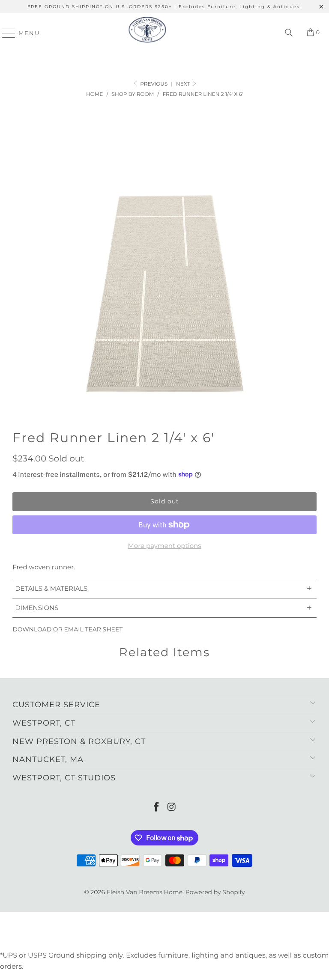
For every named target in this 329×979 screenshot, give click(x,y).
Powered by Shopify (215, 892)
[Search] (289, 33)
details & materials (163, 588)
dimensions (163, 607)
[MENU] (5, 33)
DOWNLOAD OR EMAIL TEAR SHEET (67, 629)
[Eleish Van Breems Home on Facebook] (156, 807)
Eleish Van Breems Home (144, 892)
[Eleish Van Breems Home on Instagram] (171, 807)
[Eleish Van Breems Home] (147, 33)
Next (183, 84)
